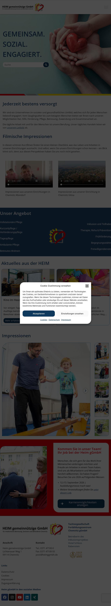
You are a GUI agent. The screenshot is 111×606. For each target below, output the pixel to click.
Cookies (43, 320)
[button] (87, 285)
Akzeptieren (39, 313)
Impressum (66, 320)
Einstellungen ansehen (72, 313)
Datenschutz (54, 320)
